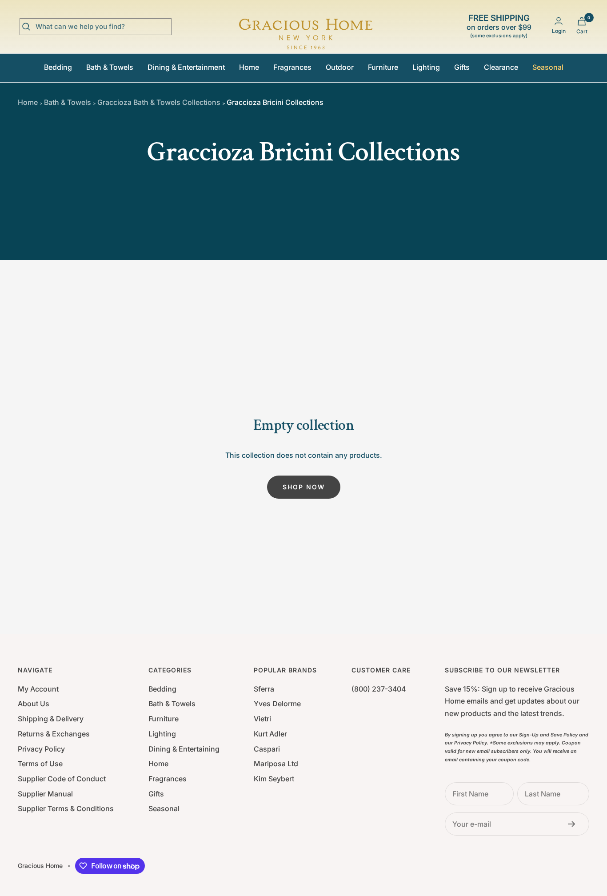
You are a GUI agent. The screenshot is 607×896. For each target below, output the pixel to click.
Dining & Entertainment (186, 67)
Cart (581, 31)
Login (559, 31)
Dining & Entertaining (184, 748)
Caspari (267, 748)
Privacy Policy (41, 748)
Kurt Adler (270, 733)
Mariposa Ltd (276, 763)
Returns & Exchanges (54, 733)
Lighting (426, 67)
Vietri (262, 718)
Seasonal (547, 67)
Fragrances (292, 67)
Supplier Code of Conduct (62, 778)
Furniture (383, 67)
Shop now (304, 487)
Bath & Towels (109, 67)
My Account (38, 688)
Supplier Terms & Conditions (66, 808)
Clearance (501, 67)
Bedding (58, 67)
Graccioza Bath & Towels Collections (157, 102)
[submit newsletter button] (574, 824)
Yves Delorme (277, 703)
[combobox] (102, 26)
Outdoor (340, 67)
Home (249, 67)
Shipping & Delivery (51, 718)
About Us (33, 703)
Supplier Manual (45, 793)
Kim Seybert (274, 778)
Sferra (264, 688)
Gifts (462, 67)
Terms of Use (40, 763)
